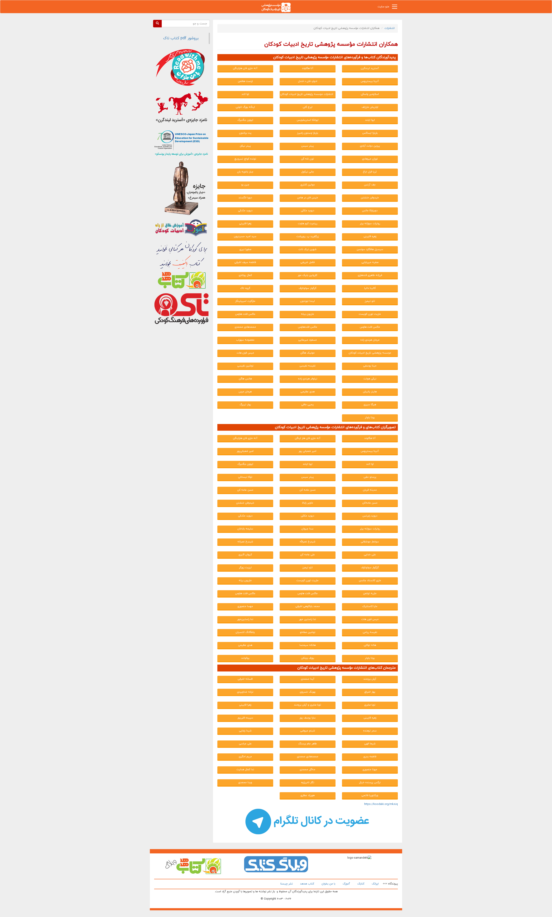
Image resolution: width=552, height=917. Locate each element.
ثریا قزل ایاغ (370, 172)
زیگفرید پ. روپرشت (307, 236)
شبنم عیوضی (307, 730)
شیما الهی (370, 743)
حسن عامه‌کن (370, 503)
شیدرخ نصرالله (307, 541)
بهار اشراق (369, 692)
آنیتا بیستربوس (370, 81)
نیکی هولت (370, 378)
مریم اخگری (245, 756)
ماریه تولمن (369, 593)
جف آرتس (370, 184)
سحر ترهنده (370, 730)
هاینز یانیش (370, 391)
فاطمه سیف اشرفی (245, 262)
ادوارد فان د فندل (307, 81)
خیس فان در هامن (307, 197)
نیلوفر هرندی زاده (307, 378)
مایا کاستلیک (369, 606)
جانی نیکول (307, 172)
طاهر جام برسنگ (307, 743)
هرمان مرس (245, 391)
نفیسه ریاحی (370, 632)
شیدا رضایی (245, 730)
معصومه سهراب (245, 340)
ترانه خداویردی (245, 692)
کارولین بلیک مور (307, 275)
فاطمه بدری (369, 756)
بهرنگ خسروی (307, 692)
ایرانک (375, 884)
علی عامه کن (307, 554)
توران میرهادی (370, 159)
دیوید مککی (307, 210)
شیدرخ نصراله (245, 541)
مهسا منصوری (245, 606)
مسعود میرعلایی (307, 340)
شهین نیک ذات (307, 249)
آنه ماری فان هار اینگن (307, 438)
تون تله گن (307, 159)
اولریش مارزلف (370, 107)
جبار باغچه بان (245, 172)
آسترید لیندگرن (370, 68)
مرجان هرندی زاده (370, 340)
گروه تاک (245, 288)
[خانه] (276, 7)
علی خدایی (370, 554)
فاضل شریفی (307, 262)
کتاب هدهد (307, 884)
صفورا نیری (245, 249)
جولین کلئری (307, 184)
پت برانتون (245, 133)
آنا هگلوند (307, 68)
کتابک (360, 884)
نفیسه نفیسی (307, 366)
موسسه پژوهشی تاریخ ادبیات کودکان (370, 353)
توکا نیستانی (245, 477)
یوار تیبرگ (245, 404)
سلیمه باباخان (245, 528)
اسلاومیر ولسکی (370, 94)
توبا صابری (369, 705)
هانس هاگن (245, 378)
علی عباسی (245, 743)
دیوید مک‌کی (245, 210)
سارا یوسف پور (308, 718)
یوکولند (245, 658)
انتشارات (389, 28)
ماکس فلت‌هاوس (307, 327)
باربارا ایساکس (370, 133)
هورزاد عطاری (307, 795)
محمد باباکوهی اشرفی (307, 606)
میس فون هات (245, 353)
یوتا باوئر (370, 417)
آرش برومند (369, 679)
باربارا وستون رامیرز (307, 133)
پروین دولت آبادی (370, 146)
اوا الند (245, 94)
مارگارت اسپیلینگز (245, 301)
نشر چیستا (286, 884)
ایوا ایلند (370, 120)
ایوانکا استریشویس (307, 120)
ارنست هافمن (245, 81)
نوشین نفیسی (245, 366)
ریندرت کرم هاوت (307, 223)
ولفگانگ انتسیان (245, 632)
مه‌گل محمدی (307, 769)
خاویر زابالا (307, 503)
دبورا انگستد (245, 197)
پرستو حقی (370, 477)
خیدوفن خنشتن (370, 197)
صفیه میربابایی (369, 262)
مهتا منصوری (369, 769)
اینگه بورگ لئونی (245, 107)
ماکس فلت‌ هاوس (370, 327)
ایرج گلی (307, 107)
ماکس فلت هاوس (245, 314)
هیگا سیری (370, 404)
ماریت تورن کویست (370, 314)
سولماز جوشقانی (370, 541)
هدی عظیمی (307, 391)
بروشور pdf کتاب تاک (181, 38)
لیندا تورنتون (307, 301)
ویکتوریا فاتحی (369, 795)
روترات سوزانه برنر (370, 223)
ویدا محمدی (245, 782)
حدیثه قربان (370, 490)
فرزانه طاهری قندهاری (370, 275)
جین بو (245, 184)
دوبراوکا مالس (370, 210)
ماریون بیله (307, 314)
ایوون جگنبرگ (245, 120)
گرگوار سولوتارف (307, 288)
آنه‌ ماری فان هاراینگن (245, 68)
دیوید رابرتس (369, 516)
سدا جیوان (307, 528)
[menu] (394, 7)
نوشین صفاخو (307, 632)
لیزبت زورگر (245, 567)
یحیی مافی (307, 404)
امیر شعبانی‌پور (245, 451)
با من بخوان (328, 884)
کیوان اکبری (245, 554)
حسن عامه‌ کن (245, 490)
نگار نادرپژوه (307, 782)
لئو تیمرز (370, 301)
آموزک (346, 884)
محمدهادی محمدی (245, 327)
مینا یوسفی (369, 366)
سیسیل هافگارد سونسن (370, 249)
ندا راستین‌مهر (245, 619)
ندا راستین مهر (307, 619)
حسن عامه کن (308, 490)
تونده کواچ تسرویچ (245, 159)
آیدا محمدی (307, 679)
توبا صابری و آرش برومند (307, 705)
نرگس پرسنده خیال (370, 782)
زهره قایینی (370, 236)
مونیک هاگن (307, 353)
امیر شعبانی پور (307, 451)
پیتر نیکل (245, 146)
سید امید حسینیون (245, 236)
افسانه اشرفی (245, 679)
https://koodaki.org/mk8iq (381, 804)
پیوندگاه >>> (390, 884)
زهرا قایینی (245, 223)
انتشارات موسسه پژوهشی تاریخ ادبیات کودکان (306, 94)
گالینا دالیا (370, 288)
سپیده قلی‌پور (245, 718)
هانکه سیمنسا (308, 645)
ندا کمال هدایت (245, 769)
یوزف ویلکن (307, 658)
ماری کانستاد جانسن (370, 580)
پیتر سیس (307, 146)
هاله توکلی (370, 645)
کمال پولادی (245, 275)
